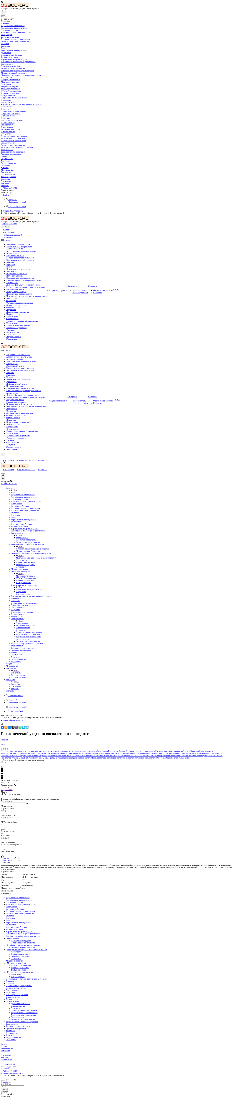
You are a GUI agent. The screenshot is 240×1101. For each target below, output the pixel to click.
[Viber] (16, 727)
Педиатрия (205, 755)
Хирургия (161, 758)
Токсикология (86, 758)
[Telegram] (27, 727)
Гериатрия (194, 751)
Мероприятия (7, 1048)
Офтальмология (194, 755)
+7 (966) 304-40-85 (9, 188)
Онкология (137, 755)
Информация (6, 1060)
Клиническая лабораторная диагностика (104, 753)
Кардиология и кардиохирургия (73, 753)
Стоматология (22, 623)
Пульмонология (17, 758)
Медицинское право (28, 755)
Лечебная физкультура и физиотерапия (32, 549)
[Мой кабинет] (2, 458)
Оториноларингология (178, 755)
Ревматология (30, 758)
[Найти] (3, 14)
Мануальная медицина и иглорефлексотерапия (36, 558)
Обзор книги (6, 858)
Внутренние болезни (117, 751)
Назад (16, 490)
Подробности (6, 790)
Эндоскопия (185, 758)
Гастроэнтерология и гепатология (140, 751)
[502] (3, 762)
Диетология (17, 753)
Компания (15, 684)
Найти (4, 1089)
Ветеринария (102, 751)
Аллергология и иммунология (37, 751)
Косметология (22, 537)
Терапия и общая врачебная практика (64, 758)
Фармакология (150, 758)
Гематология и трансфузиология (169, 751)
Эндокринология (172, 758)
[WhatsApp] (20, 727)
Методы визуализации (25, 576)
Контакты (5, 1057)
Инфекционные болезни (32, 753)
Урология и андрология (126, 758)
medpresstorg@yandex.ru (13, 211)
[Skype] (23, 727)
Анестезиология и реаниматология (82, 751)
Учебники (140, 758)
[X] (13, 727)
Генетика (186, 751)
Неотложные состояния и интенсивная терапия (102, 755)
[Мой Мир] (9, 727)
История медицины (51, 753)
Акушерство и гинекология (12, 751)
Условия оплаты (8, 1064)
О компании (6, 1055)
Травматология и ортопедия (104, 758)
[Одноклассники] (6, 727)
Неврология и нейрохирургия (29, 589)
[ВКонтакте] (2, 727)
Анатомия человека (58, 751)
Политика (5, 1069)
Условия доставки (8, 1066)
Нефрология (127, 755)
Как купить (16, 673)
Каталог (14, 492)
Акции (4, 1046)
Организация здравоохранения (155, 755)
